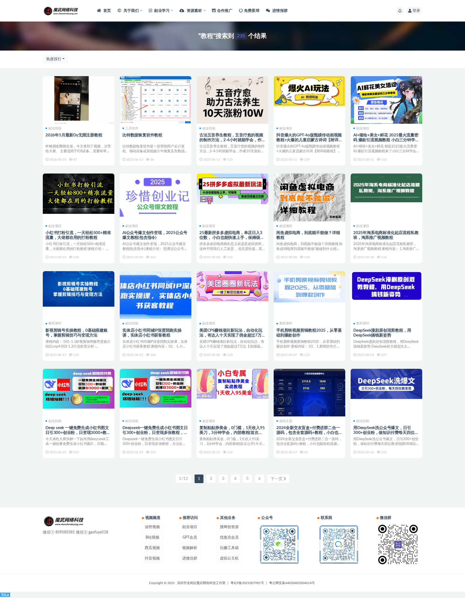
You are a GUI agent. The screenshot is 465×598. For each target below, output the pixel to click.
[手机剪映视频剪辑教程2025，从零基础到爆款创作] (309, 286)
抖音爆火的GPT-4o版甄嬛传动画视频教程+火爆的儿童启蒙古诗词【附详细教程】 (309, 140)
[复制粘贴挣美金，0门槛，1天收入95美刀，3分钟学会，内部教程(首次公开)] (232, 384)
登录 (416, 11)
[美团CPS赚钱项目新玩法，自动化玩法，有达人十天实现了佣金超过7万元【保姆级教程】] (232, 286)
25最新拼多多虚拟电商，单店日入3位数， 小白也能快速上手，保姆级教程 (231, 238)
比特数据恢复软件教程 (142, 135)
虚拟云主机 (229, 558)
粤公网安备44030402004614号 (292, 583)
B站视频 (152, 537)
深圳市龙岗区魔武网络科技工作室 (201, 583)
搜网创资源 (229, 527)
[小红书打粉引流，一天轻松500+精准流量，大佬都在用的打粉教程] (78, 194)
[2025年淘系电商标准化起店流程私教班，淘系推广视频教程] (386, 188)
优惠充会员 (229, 537)
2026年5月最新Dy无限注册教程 (73, 135)
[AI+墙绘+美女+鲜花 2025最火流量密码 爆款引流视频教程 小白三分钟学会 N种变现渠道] (386, 101)
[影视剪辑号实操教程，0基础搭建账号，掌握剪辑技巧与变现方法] (78, 289)
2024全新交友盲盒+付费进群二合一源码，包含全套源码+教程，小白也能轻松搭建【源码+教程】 (309, 433)
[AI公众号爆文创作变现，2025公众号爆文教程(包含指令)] (155, 195)
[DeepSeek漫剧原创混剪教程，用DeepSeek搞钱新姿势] (386, 286)
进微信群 (189, 558)
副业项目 (285, 128)
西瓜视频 (152, 548)
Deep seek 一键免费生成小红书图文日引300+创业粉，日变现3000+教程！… (77, 433)
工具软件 (131, 128)
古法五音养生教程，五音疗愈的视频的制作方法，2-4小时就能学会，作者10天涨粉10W (232, 140)
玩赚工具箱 (229, 548)
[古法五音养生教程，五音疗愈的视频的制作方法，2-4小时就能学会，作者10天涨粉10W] (232, 100)
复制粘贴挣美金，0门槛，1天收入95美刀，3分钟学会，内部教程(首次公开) (232, 433)
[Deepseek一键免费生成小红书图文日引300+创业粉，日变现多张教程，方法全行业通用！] (155, 388)
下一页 (277, 479)
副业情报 (54, 128)
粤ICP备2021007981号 (247, 583)
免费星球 (251, 11)
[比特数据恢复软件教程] (155, 100)
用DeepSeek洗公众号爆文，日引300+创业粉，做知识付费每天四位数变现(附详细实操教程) (385, 433)
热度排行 (53, 59)
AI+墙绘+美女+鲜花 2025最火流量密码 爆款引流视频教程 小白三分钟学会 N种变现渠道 (386, 140)
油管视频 (152, 527)
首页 (107, 11)
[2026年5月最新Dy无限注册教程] (78, 100)
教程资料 (54, 323)
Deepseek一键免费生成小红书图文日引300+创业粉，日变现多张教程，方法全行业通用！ (155, 433)
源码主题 (285, 421)
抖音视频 (152, 558)
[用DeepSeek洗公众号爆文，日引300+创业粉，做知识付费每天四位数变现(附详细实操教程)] (386, 384)
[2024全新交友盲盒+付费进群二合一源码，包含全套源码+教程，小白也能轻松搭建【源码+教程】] (309, 392)
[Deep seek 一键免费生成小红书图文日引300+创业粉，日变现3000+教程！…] (78, 389)
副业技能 (208, 128)
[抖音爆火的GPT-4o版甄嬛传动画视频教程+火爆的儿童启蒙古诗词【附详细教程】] (309, 91)
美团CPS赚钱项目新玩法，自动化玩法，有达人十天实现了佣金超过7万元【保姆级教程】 (232, 335)
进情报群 (280, 11)
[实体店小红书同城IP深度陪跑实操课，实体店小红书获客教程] (155, 295)
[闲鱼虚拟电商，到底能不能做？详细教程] (309, 200)
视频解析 (189, 548)
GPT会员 (189, 537)
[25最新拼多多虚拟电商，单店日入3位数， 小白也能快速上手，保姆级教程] (232, 189)
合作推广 (224, 11)
